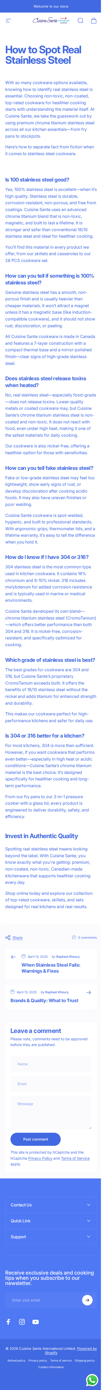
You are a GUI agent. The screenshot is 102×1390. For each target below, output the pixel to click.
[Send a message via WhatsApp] (88, 1380)
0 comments (87, 937)
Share (17, 937)
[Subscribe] (83, 1340)
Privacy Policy (40, 1158)
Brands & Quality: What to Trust (44, 1000)
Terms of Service (75, 1158)
